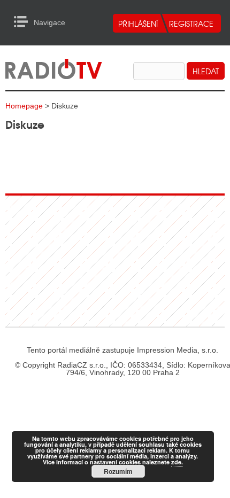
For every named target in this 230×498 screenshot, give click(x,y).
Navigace (24, 21)
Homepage (24, 106)
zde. (177, 462)
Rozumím (118, 471)
